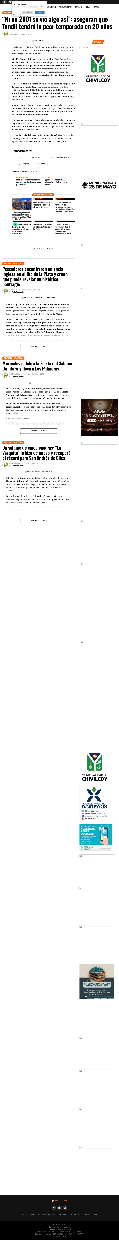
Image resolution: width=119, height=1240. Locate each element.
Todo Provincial (18, 292)
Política (25, 1214)
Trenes (96, 7)
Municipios (35, 1214)
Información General (48, 7)
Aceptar (40, 12)
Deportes (78, 7)
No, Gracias (27, 12)
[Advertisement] (98, 103)
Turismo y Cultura (65, 7)
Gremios (88, 7)
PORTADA (34, 171)
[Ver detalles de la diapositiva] (99, 142)
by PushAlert (18, 15)
